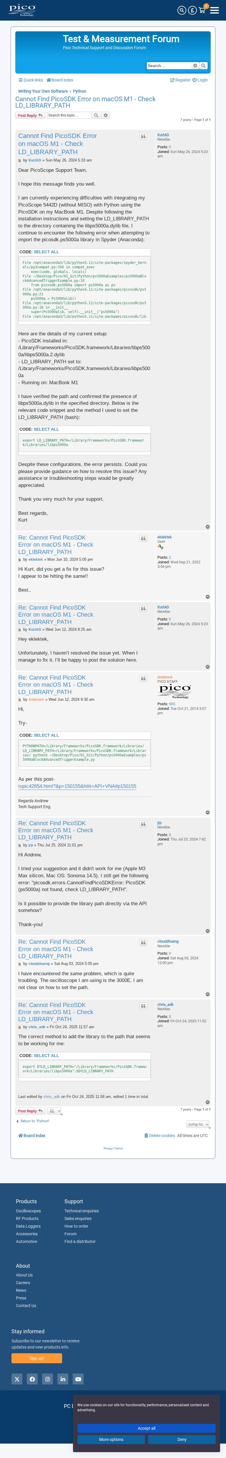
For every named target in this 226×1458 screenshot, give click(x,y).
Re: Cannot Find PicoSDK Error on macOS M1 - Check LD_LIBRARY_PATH (55, 544)
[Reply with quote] (143, 136)
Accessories (27, 1233)
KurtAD (163, 135)
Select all (46, 252)
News (21, 1290)
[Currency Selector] (192, 10)
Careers (23, 1282)
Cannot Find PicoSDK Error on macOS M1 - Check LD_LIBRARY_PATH (85, 102)
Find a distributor (80, 1241)
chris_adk (165, 1004)
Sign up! (36, 1358)
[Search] (181, 10)
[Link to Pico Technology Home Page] (21, 10)
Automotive (26, 1241)
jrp (159, 822)
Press (21, 1298)
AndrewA (164, 677)
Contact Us (26, 1305)
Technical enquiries (81, 1211)
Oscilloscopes (28, 1211)
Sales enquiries (78, 1218)
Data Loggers (28, 1226)
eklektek (164, 537)
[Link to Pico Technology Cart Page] (202, 10)
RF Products (27, 1218)
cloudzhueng (168, 941)
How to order (76, 1226)
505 (172, 704)
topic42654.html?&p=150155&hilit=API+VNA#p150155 (77, 786)
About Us (24, 1275)
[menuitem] (200, 80)
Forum (70, 1233)
